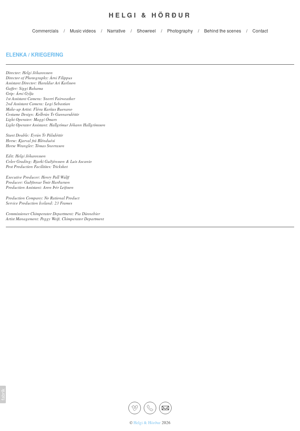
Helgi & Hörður (147, 422)
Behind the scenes (222, 30)
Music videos (83, 30)
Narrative (116, 30)
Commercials (45, 30)
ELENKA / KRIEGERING (34, 54)
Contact (260, 30)
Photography (180, 30)
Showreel (146, 30)
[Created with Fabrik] (3, 394)
